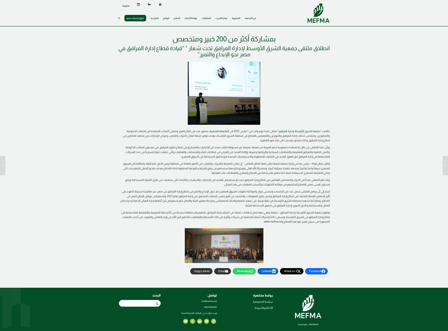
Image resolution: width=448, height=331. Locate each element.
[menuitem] (160, 5)
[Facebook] (213, 320)
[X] (206, 320)
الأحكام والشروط (263, 307)
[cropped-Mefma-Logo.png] (318, 13)
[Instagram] (199, 320)
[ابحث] (119, 18)
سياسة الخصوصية (263, 301)
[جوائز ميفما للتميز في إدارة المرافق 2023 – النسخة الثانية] (2, 165)
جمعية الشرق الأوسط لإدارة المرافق (299, 131)
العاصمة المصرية (219, 131)
